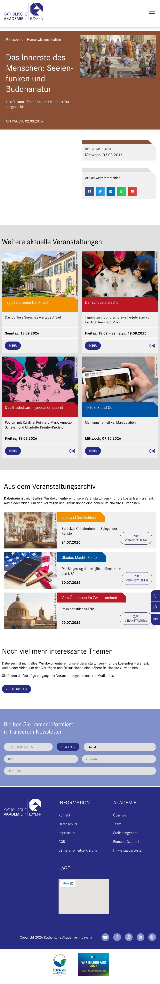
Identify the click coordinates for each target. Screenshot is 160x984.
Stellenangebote (125, 832)
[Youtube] (105, 937)
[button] (151, 11)
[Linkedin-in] (140, 937)
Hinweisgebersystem (128, 850)
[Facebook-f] (117, 937)
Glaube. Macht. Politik (79, 557)
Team (117, 823)
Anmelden (68, 747)
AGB (62, 841)
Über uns (120, 815)
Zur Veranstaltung (136, 538)
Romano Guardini (126, 841)
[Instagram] (129, 937)
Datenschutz (68, 823)
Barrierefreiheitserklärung (78, 850)
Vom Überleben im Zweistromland (89, 597)
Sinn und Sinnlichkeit (78, 517)
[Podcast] (152, 937)
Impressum (67, 832)
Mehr (13, 345)
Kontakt (64, 815)
